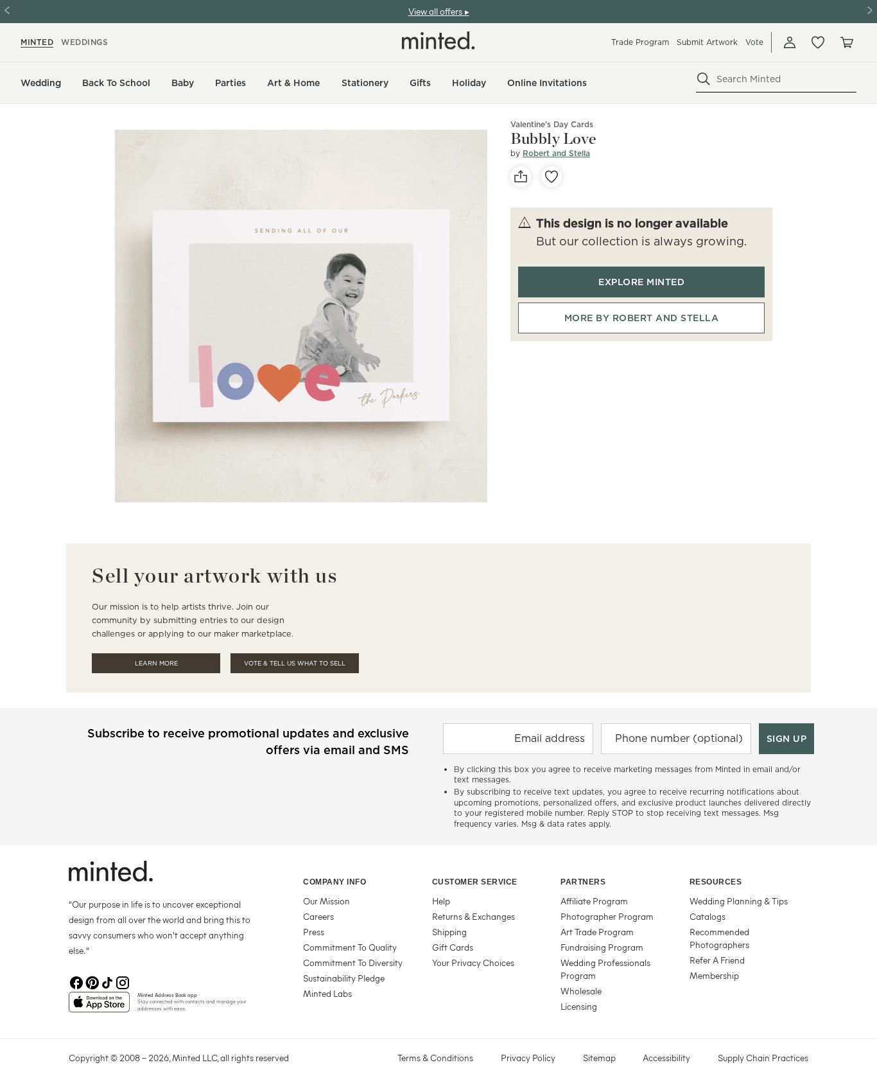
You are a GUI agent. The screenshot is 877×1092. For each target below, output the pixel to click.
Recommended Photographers (719, 938)
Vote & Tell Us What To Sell (294, 663)
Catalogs (707, 916)
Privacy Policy (528, 1058)
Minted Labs (327, 993)
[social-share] (520, 176)
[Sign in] (789, 42)
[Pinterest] (92, 981)
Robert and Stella (556, 153)
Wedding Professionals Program (605, 969)
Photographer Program (607, 916)
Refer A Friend (717, 960)
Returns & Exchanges (473, 916)
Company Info (334, 881)
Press (313, 932)
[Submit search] (703, 79)
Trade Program (640, 42)
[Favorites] (818, 42)
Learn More (156, 663)
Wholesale (581, 991)
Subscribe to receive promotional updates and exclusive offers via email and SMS (248, 742)
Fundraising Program (601, 947)
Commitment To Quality (350, 947)
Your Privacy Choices (473, 962)
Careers (318, 916)
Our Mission (326, 901)
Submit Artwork (707, 42)
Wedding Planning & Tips (739, 901)
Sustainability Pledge (344, 978)
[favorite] (551, 176)
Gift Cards (452, 947)
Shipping (449, 932)
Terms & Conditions (435, 1058)
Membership (714, 975)
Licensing (578, 1006)
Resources (716, 881)
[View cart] (846, 42)
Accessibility (666, 1058)
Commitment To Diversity (353, 962)
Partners (582, 881)
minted (37, 42)
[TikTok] (107, 981)
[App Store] (99, 1007)
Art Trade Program (597, 932)
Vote (754, 42)
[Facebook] (76, 981)
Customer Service (474, 881)
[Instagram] (122, 981)
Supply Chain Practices (763, 1058)
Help (441, 901)
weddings (84, 42)
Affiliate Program (594, 901)
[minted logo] (438, 40)
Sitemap (599, 1058)
